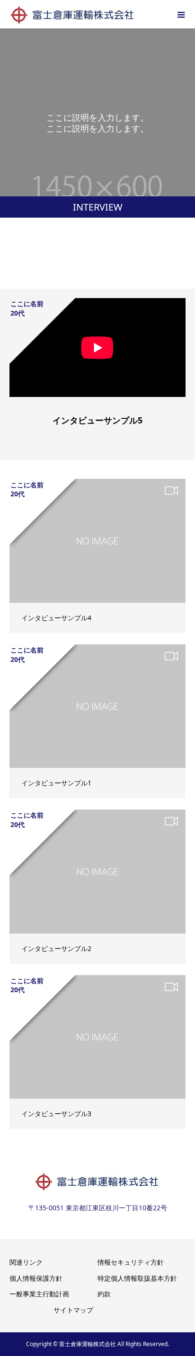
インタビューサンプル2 (56, 948)
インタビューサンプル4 (56, 617)
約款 (104, 1293)
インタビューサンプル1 (56, 782)
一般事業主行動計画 (39, 1293)
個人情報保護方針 (35, 1278)
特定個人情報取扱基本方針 (137, 1278)
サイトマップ (73, 1309)
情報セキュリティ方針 (131, 1262)
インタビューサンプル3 (56, 1113)
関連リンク (26, 1262)
